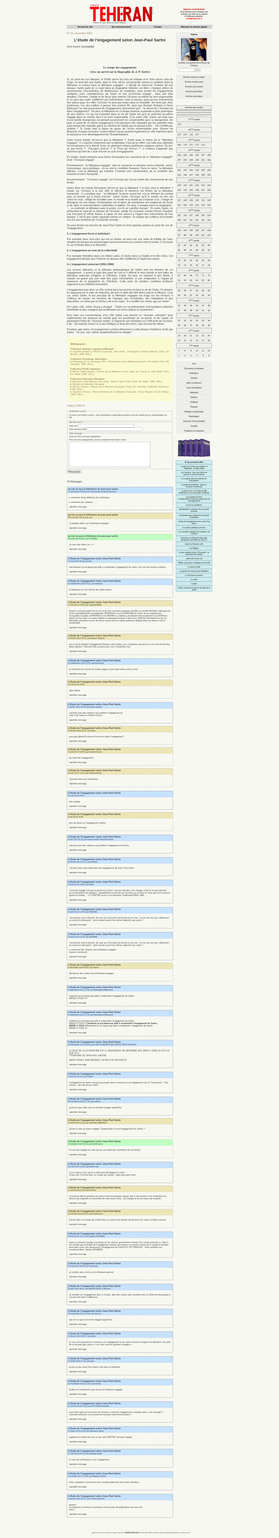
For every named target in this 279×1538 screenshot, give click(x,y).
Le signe (194, 579)
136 (197, 190)
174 (179, 135)
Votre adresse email (77, 429)
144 (209, 185)
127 (179, 200)
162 (209, 160)
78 (209, 265)
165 (191, 155)
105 (191, 230)
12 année (194, 180)
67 (179, 275)
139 (179, 185)
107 (203, 230)
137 (203, 190)
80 (185, 260)
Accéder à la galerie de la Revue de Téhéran (194, 50)
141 (191, 185)
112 (197, 220)
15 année (194, 140)
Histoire (194, 378)
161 (203, 160)
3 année (194, 315)
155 (203, 170)
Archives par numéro (194, 87)
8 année (194, 240)
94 (197, 245)
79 (179, 260)
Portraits (194, 407)
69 (191, 275)
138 (209, 190)
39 (191, 310)
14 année (194, 150)
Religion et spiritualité (194, 412)
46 (197, 305)
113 (203, 220)
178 (179, 124)
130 (197, 200)
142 (197, 185)
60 (209, 290)
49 (179, 295)
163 (179, 155)
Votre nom (73, 426)
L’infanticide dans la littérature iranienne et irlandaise (194, 516)
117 (191, 215)
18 (209, 340)
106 (197, 230)
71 (203, 275)
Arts (194, 364)
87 (191, 250)
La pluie (194, 584)
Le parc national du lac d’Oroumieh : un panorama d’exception (194, 553)
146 (185, 175)
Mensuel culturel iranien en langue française (109, 1532)
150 (209, 175)
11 (203, 351)
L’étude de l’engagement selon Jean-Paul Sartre (94, 558)
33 (191, 320)
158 (185, 160)
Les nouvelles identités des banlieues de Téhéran (194, 533)
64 (197, 280)
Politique (194, 402)
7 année (194, 255)
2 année (194, 330)
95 (203, 245)
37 (179, 310)
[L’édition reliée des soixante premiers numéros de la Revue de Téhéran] (194, 458)
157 (179, 160)
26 (185, 325)
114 (209, 220)
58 (197, 290)
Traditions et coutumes (194, 431)
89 (203, 250)
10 (197, 351)
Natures (194, 397)
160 (197, 160)
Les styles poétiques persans (194, 528)
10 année (194, 210)
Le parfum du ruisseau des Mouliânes (194, 571)
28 (197, 325)
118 (197, 215)
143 (203, 185)
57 (191, 290)
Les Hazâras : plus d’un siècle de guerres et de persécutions (194, 473)
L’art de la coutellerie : (194, 505)
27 (191, 325)
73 (179, 265)
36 (209, 320)
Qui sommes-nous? (121, 27)
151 (179, 170)
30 (209, 325)
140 (185, 185)
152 (185, 170)
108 (209, 230)
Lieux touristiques (194, 388)
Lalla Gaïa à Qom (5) (194, 558)
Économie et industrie (194, 368)
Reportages (194, 416)
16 (197, 340)
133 (179, 190)
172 (197, 145)
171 (191, 145)
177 (197, 135)
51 (191, 295)
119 (203, 215)
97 (179, 235)
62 (185, 280)
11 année (194, 195)
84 (209, 260)
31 (179, 320)
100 (197, 235)
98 (185, 235)
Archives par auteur (194, 96)
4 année (194, 300)
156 (209, 170)
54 (209, 295)
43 (179, 305)
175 (185, 135)
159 (191, 160)
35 (203, 320)
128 (185, 200)
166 (197, 155)
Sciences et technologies (194, 421)
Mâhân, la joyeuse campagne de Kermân (194, 563)
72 (209, 275)
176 (191, 135)
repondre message (77, 506)
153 (191, 170)
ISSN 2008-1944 (146, 1532)
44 (185, 305)
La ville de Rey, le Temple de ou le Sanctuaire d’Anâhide (194, 492)
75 (191, 265)
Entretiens (194, 373)
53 (203, 295)
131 (203, 200)
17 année (194, 119)
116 (185, 215)
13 (179, 340)
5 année (194, 285)
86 (185, 250)
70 (197, 275)
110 (185, 220)
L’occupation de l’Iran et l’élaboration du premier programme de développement (194, 499)
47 (203, 305)
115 (179, 215)
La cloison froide (194, 567)
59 (203, 290)
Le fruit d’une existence (194, 575)
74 (185, 265)
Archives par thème (194, 91)
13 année (194, 165)
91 (179, 245)
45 (191, 305)
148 (197, 175)
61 (179, 280)
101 (203, 235)
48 (209, 305)
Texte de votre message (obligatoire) (85, 436)
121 (179, 205)
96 (209, 245)
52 (197, 295)
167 (203, 155)
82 (197, 260)
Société (194, 426)
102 (209, 235)
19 (179, 336)
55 (179, 290)
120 (209, 215)
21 (191, 336)
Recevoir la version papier (194, 27)
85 (179, 250)
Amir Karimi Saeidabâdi (80, 46)
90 (209, 250)
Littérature (194, 392)
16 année (194, 129)
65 (203, 280)
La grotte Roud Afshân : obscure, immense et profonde (194, 486)
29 (203, 325)
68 (185, 275)
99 (191, 235)
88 (197, 250)
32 (185, 320)
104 (185, 230)
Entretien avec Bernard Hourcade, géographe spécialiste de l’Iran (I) (194, 539)
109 (179, 220)
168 (209, 155)
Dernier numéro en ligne (194, 77)
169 (179, 145)
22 (197, 336)
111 (191, 220)
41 (203, 310)
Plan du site (186, 1532)
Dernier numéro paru (194, 82)
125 (203, 205)
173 (203, 145)
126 (209, 205)
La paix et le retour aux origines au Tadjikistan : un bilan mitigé (194, 467)
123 (191, 205)
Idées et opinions (194, 383)
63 (191, 280)
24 (209, 336)
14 (185, 340)
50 (185, 295)
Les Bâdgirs (194, 548)
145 (179, 175)
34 (197, 320)
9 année (194, 225)
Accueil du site (85, 27)
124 (197, 205)
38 (185, 310)
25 (179, 325)
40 (197, 310)
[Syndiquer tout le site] (90, 1532)
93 (191, 245)
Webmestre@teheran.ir (173, 1532)
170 (185, 145)
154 (197, 170)
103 (179, 230)
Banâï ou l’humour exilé (194, 544)
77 (203, 265)
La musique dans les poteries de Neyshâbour (194, 479)
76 (197, 265)
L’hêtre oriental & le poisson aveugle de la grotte (194, 589)
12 (209, 351)
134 (185, 190)
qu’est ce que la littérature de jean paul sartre (93, 489)
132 (209, 200)
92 (185, 245)
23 (203, 336)
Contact (157, 27)
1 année (194, 345)
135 (191, 190)
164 (185, 155)
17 (203, 340)
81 (191, 260)
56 (185, 290)
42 (209, 310)
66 (209, 280)
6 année (194, 270)
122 (185, 205)
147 (191, 175)
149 (203, 175)
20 (185, 336)
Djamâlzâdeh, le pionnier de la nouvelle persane (194, 510)
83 (203, 260)
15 (191, 340)
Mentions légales (158, 1532)
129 (191, 200)
